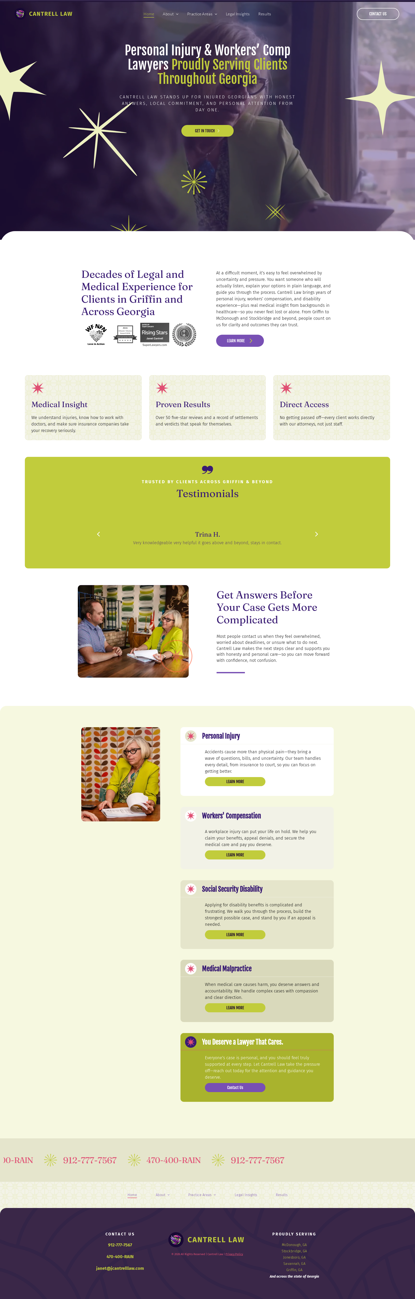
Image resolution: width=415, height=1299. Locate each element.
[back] (98, 534)
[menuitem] (148, 13)
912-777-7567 (120, 1245)
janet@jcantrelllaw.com (120, 1268)
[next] (316, 534)
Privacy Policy (234, 1254)
